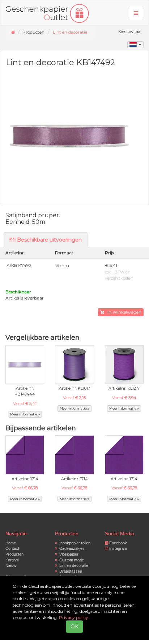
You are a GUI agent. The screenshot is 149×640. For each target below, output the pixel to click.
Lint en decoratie (70, 32)
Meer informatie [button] (24, 414)
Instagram (117, 548)
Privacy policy (73, 617)
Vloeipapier (67, 554)
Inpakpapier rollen (73, 543)
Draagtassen (69, 571)
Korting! (12, 560)
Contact (12, 548)
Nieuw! (11, 565)
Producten (14, 554)
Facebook (117, 543)
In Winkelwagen (122, 312)
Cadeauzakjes (71, 548)
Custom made (70, 560)
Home (10, 543)
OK (74, 626)
